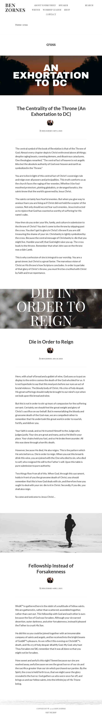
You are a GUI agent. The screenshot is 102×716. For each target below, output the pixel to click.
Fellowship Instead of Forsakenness (51, 568)
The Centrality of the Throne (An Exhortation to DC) (51, 111)
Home (18, 24)
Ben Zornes (15, 7)
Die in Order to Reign (51, 342)
